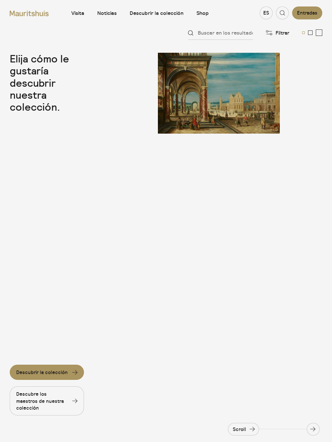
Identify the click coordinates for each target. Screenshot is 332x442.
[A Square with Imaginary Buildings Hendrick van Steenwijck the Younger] (219, 93)
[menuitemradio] (303, 32)
